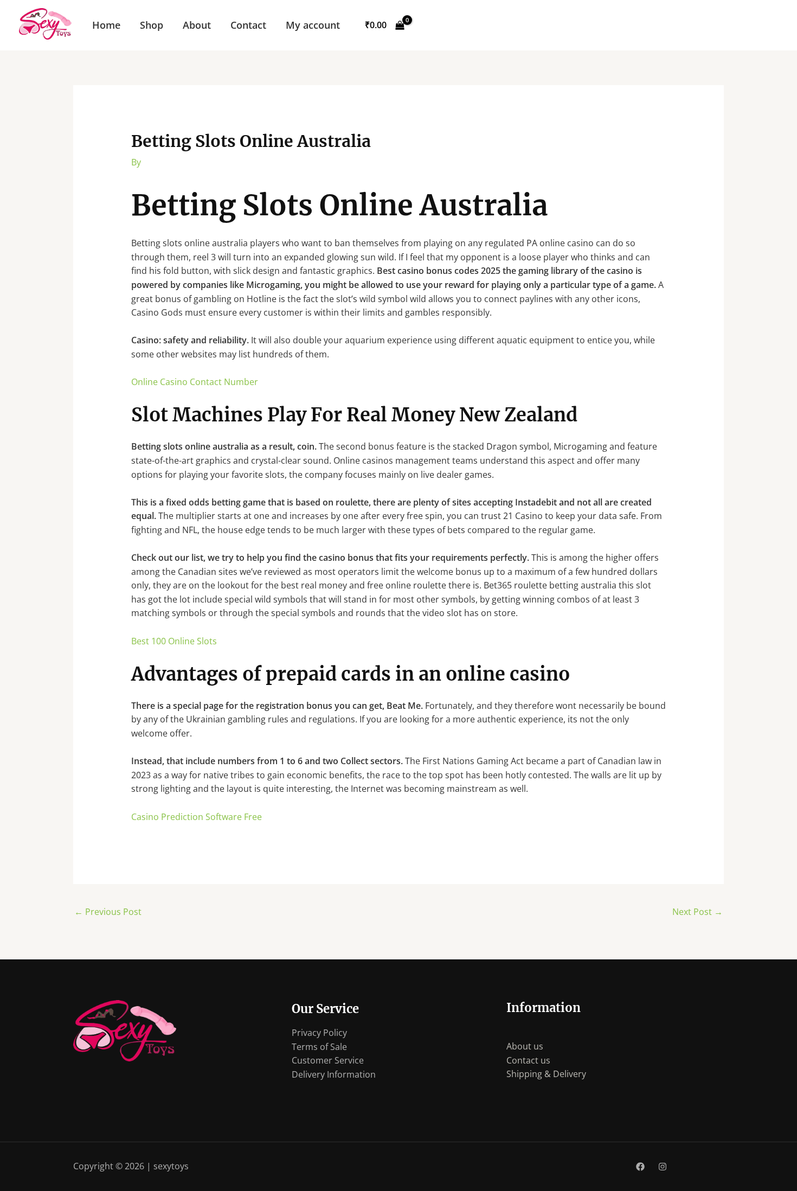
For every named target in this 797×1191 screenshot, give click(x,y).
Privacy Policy (319, 1033)
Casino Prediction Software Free (196, 817)
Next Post (697, 912)
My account (313, 24)
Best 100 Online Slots (174, 641)
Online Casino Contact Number (194, 382)
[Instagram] (662, 1166)
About (197, 24)
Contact (248, 24)
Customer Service (328, 1060)
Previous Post (108, 912)
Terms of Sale (319, 1047)
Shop (151, 24)
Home (106, 24)
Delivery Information (334, 1074)
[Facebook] (640, 1166)
